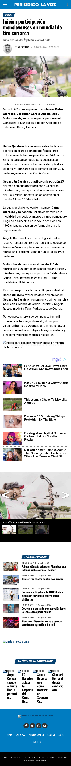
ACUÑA (61, 735)
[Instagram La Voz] (38, 725)
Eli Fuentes (23, 47)
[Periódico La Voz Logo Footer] (35, 715)
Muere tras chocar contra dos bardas (42, 579)
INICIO (9, 735)
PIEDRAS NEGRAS (36, 735)
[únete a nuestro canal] (35, 649)
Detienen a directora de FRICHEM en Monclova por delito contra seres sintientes (42, 596)
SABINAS (51, 735)
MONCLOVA (20, 735)
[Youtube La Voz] (45, 725)
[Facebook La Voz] (26, 725)
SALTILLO (37, 742)
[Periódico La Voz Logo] (35, 4)
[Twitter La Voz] (32, 725)
